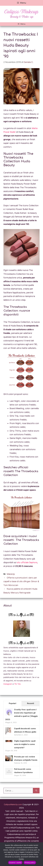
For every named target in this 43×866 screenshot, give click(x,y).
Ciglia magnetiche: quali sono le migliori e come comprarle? (24, 744)
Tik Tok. (17, 684)
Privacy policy (30, 862)
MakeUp (11, 574)
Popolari (12, 703)
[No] (40, 854)
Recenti (30, 703)
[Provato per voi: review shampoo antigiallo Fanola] (9, 760)
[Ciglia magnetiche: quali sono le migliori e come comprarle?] (9, 741)
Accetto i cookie (15, 862)
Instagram (7, 684)
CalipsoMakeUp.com (13, 804)
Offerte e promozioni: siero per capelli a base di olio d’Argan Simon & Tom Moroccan (21, 581)
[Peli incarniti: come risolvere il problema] (9, 775)
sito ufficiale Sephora (26, 562)
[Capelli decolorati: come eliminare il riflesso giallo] (8, 734)
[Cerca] (36, 790)
